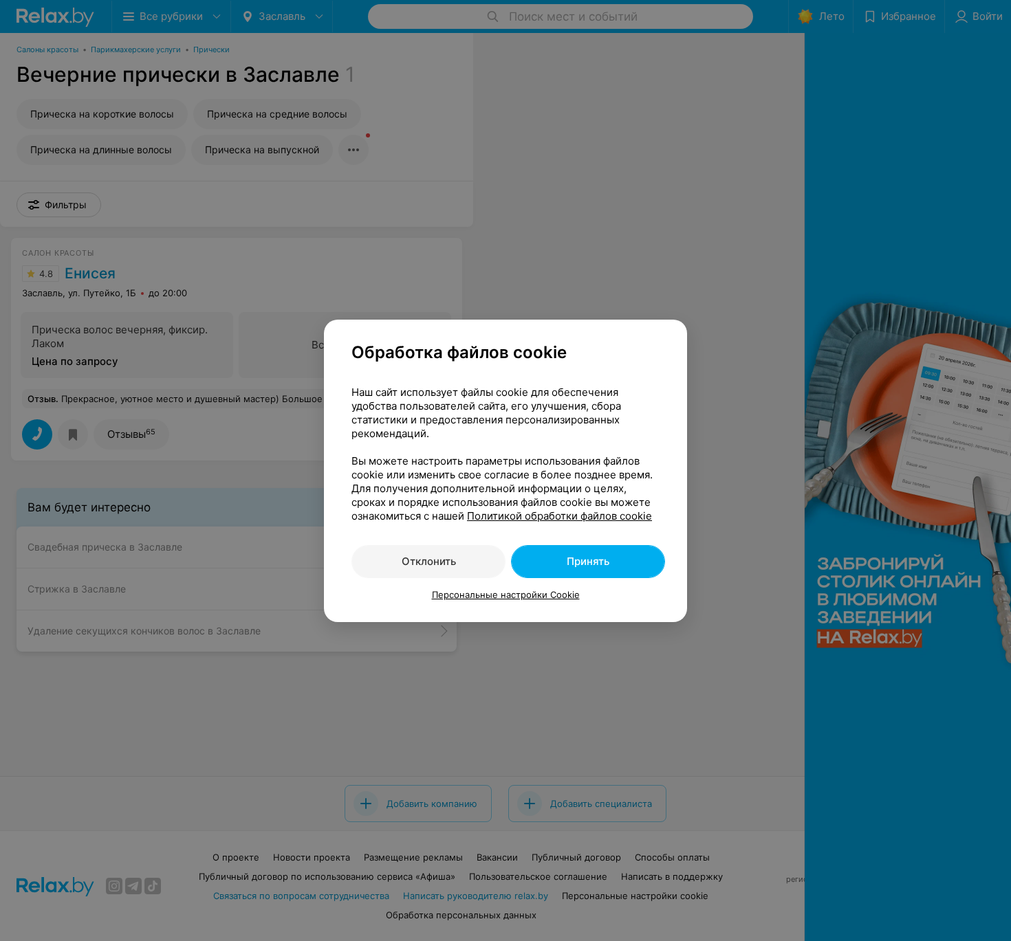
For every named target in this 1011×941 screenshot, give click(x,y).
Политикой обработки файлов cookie (559, 515)
